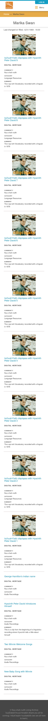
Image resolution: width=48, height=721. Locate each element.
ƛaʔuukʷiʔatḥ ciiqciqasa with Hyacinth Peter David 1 (22, 539)
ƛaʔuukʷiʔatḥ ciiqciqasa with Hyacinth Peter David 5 (22, 299)
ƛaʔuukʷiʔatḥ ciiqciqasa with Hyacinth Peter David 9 (22, 59)
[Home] (9, 5)
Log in (41, 2)
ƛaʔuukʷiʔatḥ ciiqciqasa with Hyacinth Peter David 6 (22, 239)
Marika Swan (18, 14)
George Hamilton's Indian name (19, 576)
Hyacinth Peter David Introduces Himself (20, 605)
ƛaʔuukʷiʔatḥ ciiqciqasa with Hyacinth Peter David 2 (22, 479)
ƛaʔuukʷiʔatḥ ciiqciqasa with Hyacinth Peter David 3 (22, 419)
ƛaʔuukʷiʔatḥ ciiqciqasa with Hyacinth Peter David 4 (22, 359)
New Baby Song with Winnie (18, 671)
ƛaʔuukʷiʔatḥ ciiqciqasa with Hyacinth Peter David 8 (22, 119)
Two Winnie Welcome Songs (18, 644)
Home (6, 14)
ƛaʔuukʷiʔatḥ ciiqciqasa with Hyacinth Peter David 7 (22, 179)
